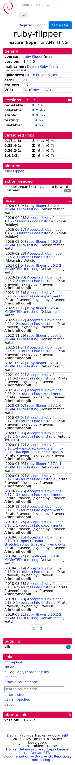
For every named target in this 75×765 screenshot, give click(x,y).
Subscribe (60, 25)
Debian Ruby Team (42, 67)
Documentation (16, 756)
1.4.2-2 (38, 120)
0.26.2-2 (39, 115)
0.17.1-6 (39, 105)
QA (47, 90)
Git (25, 90)
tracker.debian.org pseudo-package (35, 749)
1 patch (43, 187)
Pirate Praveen (37, 75)
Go (23, 14)
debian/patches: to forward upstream (37, 188)
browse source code (21, 682)
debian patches (17, 699)
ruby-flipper (33, 57)
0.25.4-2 (39, 110)
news (9, 200)
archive (10, 70)
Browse (36, 90)
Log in (40, 25)
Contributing (40, 760)
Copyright (60, 735)
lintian (9, 667)
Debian (13, 735)
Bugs (39, 756)
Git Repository (59, 756)
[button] (6, 187)
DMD (21, 70)
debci (8, 704)
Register (25, 25)
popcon (10, 677)
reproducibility (37, 672)
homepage (13, 662)
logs (19, 672)
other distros (14, 695)
